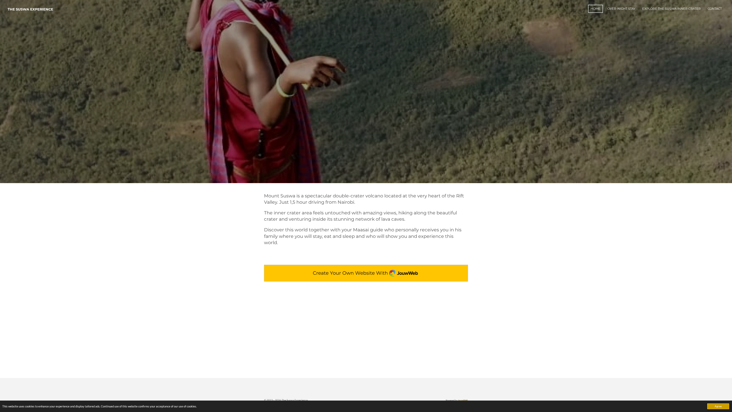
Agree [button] (718, 406)
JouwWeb (463, 400)
